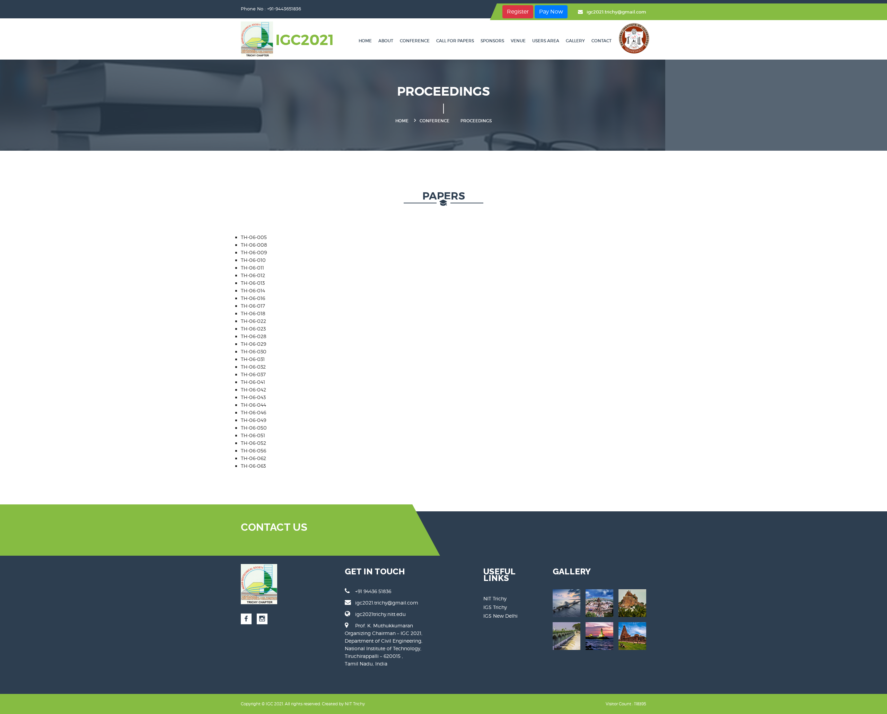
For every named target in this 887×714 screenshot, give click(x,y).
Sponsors (492, 40)
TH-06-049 (253, 420)
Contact (601, 40)
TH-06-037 (253, 374)
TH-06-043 (253, 397)
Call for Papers (455, 40)
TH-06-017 (253, 306)
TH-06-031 (253, 359)
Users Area (545, 40)
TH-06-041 (253, 382)
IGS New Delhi (500, 616)
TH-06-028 (253, 336)
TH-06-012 (253, 275)
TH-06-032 (253, 367)
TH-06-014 (253, 290)
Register (518, 11)
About (385, 40)
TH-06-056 (253, 450)
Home (365, 40)
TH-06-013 (253, 283)
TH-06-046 (253, 412)
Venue (518, 40)
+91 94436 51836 (373, 591)
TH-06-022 (253, 321)
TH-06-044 (253, 405)
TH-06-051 (253, 435)
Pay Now (551, 11)
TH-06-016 (253, 298)
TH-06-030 (253, 351)
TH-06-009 (254, 252)
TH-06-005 (254, 237)
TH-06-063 (253, 466)
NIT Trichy (495, 598)
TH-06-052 (253, 443)
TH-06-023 (253, 329)
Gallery (575, 40)
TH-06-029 (253, 344)
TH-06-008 (254, 245)
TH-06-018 (253, 313)
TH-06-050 (254, 428)
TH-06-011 (252, 268)
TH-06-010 (253, 260)
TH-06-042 (253, 390)
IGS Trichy (495, 607)
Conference (415, 40)
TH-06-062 (253, 458)
